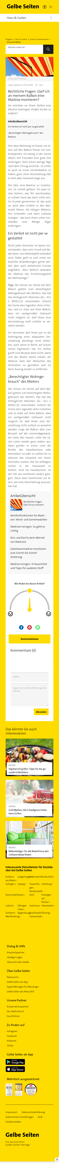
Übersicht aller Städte (18, 962)
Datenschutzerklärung (33, 1112)
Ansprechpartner (16, 952)
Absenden (41, 711)
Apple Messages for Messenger (23, 986)
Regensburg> (24, 912)
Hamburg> (47, 884)
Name (16, 676)
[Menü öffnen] (50, 7)
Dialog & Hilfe (16, 946)
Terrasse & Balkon (14, 42)
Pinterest (11, 1040)
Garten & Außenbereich (39, 39)
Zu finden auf (16, 1024)
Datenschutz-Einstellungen (20, 1117)
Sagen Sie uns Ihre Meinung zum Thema (29, 689)
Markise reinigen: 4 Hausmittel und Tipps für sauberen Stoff (28, 566)
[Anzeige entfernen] (57, 1159)
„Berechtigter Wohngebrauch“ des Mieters (25, 134)
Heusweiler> (48, 905)
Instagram (12, 1031)
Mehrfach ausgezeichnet (23, 1079)
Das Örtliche (13, 1016)
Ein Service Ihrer (18, 1143)
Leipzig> (22, 884)
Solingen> (11, 884)
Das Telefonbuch (15, 1011)
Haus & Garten (21, 39)
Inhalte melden (13, 1121)
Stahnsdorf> (36, 876)
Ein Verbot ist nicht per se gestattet (26, 126)
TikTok (10, 1045)
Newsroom (12, 977)
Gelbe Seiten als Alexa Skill (20, 991)
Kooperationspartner (18, 1006)
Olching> (46, 912)
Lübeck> (10, 905)
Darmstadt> (12, 894)
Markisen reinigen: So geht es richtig (27, 528)
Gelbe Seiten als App (17, 981)
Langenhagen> (25, 876)
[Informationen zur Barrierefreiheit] (44, 7)
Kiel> (32, 894)
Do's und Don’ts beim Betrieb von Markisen (27, 540)
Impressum (11, 1112)
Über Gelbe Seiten (18, 970)
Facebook (12, 1036)
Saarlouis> (34, 905)
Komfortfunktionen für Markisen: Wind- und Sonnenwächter (28, 517)
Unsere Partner (16, 1000)
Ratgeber (9, 39)
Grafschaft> (47, 876)
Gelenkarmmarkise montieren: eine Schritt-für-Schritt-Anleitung (28, 553)
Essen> (21, 894)
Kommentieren (29, 639)
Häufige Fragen (14, 957)
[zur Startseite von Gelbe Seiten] (27, 1134)
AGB (40, 1117)
